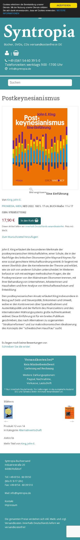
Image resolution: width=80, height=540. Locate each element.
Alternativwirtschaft (30, 430)
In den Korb (28, 220)
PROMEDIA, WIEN (12, 206)
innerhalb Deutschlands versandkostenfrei (44, 226)
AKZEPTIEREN (63, 5)
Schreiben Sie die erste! (16, 346)
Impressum (11, 505)
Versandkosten (13, 523)
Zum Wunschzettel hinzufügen (20, 237)
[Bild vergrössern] (40, 184)
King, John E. (14, 199)
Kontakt (9, 501)
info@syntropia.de (20, 68)
